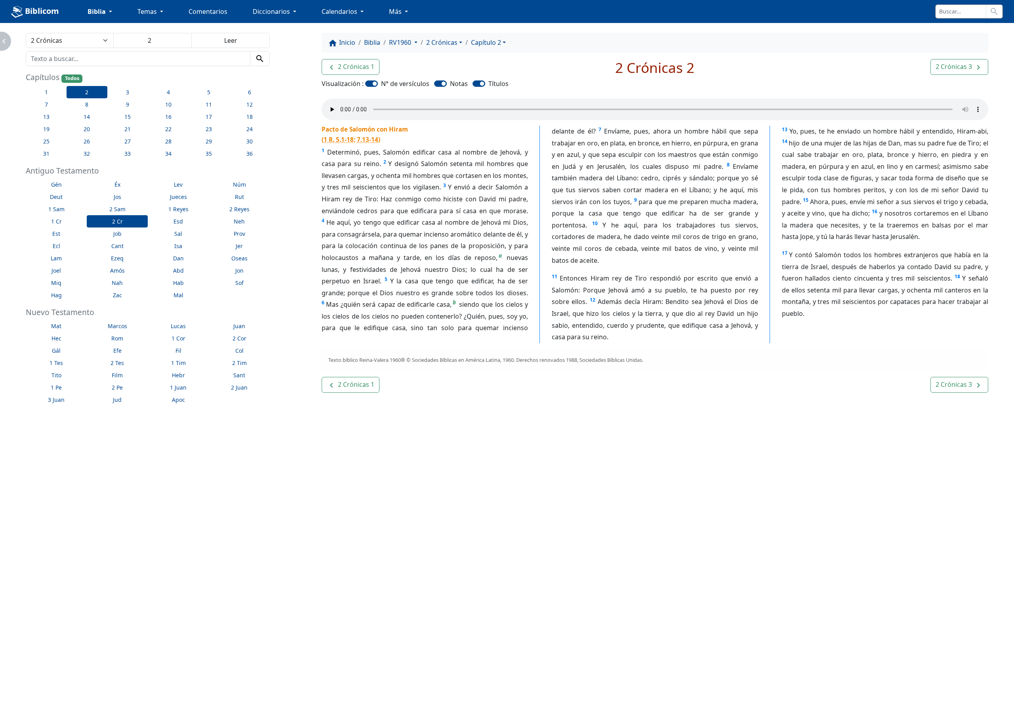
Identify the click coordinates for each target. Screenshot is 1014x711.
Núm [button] (239, 184)
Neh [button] (239, 221)
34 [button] (168, 153)
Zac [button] (117, 295)
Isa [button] (178, 246)
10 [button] (168, 104)
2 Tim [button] (239, 363)
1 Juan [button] (178, 387)
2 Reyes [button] (239, 209)
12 (592, 299)
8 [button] (86, 104)
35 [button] (209, 153)
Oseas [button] (239, 258)
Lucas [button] (178, 326)
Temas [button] (147, 11)
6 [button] (249, 92)
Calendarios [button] (340, 11)
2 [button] (86, 92)
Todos (72, 78)
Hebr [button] (178, 375)
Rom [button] (117, 338)
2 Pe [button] (117, 387)
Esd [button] (178, 221)
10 (595, 223)
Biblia (372, 42)
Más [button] (396, 11)
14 (784, 141)
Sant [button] (239, 375)
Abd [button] (178, 270)
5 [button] (208, 92)
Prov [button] (239, 233)
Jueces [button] (178, 197)
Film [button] (117, 375)
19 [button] (46, 129)
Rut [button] (239, 197)
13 (784, 129)
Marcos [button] (117, 326)
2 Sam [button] (117, 209)
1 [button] (46, 92)
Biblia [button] (97, 11)
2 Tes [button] (117, 363)
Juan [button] (239, 326)
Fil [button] (178, 350)
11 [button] (209, 104)
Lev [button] (178, 184)
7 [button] (46, 104)
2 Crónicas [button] (441, 42)
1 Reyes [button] (178, 209)
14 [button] (87, 116)
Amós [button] (117, 270)
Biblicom (41, 11)
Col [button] (239, 350)
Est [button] (56, 233)
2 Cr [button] (117, 221)
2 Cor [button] (239, 338)
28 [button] (168, 141)
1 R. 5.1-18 (339, 139)
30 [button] (249, 141)
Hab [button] (178, 283)
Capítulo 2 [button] (486, 42)
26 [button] (87, 141)
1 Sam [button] (56, 209)
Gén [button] (56, 184)
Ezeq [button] (117, 258)
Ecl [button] (56, 246)
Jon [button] (239, 270)
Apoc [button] (178, 399)
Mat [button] (56, 326)
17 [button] (209, 116)
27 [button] (127, 141)
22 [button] (168, 129)
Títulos (498, 83)
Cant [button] (117, 246)
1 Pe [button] (56, 387)
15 (805, 200)
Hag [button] (56, 295)
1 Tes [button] (56, 363)
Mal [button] (178, 295)
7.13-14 (367, 139)
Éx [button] (117, 184)
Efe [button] (117, 350)
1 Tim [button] (178, 363)
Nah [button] (117, 283)
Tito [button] (56, 375)
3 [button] (127, 92)
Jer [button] (239, 246)
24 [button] (249, 129)
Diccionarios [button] (272, 11)
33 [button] (127, 153)
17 (784, 253)
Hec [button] (56, 338)
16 (874, 211)
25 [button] (46, 141)
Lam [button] (56, 258)
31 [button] (46, 153)
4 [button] (168, 92)
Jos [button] (117, 197)
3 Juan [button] (56, 399)
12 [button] (249, 104)
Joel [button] (56, 270)
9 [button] (127, 104)
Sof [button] (239, 283)
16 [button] (168, 116)
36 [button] (249, 153)
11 (554, 276)
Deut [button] (56, 197)
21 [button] (127, 129)
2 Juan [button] (239, 387)
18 (957, 276)
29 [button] (209, 141)
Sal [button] (178, 233)
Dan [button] (178, 258)
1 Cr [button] (56, 221)
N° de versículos (405, 83)
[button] (350, 67)
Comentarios (208, 11)
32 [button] (87, 153)
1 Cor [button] (178, 338)
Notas (459, 83)
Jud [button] (117, 399)
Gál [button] (56, 350)
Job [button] (117, 233)
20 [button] (87, 129)
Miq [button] (56, 283)
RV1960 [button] (401, 42)
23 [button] (209, 129)
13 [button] (46, 116)
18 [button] (249, 116)
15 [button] (127, 116)
